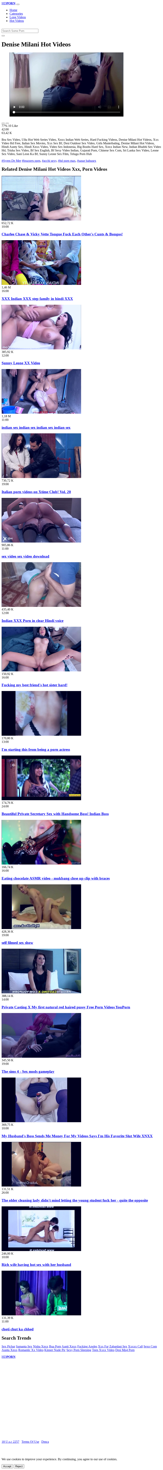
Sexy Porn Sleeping (78, 1350)
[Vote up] (3, 123)
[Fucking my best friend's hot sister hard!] (41, 670)
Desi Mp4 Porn (125, 1350)
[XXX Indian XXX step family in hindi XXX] (41, 283)
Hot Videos (17, 20)
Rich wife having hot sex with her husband (36, 1265)
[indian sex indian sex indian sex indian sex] (41, 412)
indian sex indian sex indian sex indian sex (36, 427)
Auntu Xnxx (9, 1350)
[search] (3, 35)
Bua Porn (55, 1346)
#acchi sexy (49, 160)
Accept (7, 1466)
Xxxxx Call (135, 1346)
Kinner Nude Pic (55, 1350)
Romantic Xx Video (31, 1350)
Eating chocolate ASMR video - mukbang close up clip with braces (56, 878)
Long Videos (18, 17)
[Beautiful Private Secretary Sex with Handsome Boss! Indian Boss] (41, 799)
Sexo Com (150, 1346)
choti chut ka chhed (18, 1329)
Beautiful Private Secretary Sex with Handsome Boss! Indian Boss (55, 814)
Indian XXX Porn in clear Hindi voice (32, 621)
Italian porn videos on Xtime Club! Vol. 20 (36, 492)
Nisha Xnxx (40, 1346)
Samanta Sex (24, 1346)
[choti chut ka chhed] (41, 1314)
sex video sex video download (25, 556)
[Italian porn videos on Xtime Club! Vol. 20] (41, 477)
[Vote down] (7, 123)
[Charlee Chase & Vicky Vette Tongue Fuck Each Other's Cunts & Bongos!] (41, 219)
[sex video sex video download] (41, 541)
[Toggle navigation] (17, 4)
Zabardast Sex (118, 1346)
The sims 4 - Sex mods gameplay (28, 1071)
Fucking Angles (87, 1346)
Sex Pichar (8, 1346)
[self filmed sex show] (41, 928)
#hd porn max (67, 160)
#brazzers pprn (31, 160)
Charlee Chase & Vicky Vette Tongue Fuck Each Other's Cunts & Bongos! (62, 234)
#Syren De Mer (11, 160)
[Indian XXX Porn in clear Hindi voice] (41, 605)
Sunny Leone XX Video (21, 363)
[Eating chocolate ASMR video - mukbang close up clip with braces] (41, 863)
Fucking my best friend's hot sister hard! (34, 685)
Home (13, 10)
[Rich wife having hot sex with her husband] (41, 1250)
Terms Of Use (30, 1441)
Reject (19, 1466)
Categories (16, 13)
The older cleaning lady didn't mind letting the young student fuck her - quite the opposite (75, 1200)
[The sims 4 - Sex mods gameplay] (41, 1056)
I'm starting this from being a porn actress (36, 749)
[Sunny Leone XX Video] (41, 348)
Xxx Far (103, 1346)
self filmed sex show (17, 943)
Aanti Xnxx (69, 1346)
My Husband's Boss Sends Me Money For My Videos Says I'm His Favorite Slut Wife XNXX (77, 1136)
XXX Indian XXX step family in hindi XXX (37, 299)
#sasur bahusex (86, 160)
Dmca (45, 1441)
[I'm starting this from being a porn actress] (41, 734)
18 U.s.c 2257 (10, 1441)
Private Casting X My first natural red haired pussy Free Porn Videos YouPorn (66, 1007)
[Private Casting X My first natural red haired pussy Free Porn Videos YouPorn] (41, 992)
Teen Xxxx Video (103, 1350)
